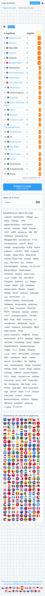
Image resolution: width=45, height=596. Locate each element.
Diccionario (6, 581)
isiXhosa (35, 376)
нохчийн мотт (10, 323)
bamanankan (19, 217)
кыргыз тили (29, 273)
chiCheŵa (8, 342)
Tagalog (34, 399)
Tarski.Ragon (14, 77)
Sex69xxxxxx (15, 87)
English (22, 349)
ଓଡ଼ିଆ (6, 376)
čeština (37, 247)
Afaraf (20, 391)
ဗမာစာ (22, 368)
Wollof (30, 243)
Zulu (22, 262)
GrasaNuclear (15, 131)
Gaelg (27, 365)
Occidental (8, 273)
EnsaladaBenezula (12, 127)
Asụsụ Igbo (33, 380)
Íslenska (25, 311)
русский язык (24, 239)
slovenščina (27, 327)
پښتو (36, 217)
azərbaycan (15, 357)
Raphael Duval (15, 38)
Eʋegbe (7, 254)
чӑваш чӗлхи (18, 254)
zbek (12, 308)
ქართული (35, 353)
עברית (34, 239)
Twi (25, 361)
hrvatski (7, 247)
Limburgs (24, 266)
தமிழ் (6, 262)
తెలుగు (24, 357)
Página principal (9, 7)
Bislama (22, 289)
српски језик (14, 296)
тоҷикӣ (7, 327)
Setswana (16, 327)
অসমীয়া (23, 220)
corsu (34, 384)
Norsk (20, 330)
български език (21, 236)
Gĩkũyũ (15, 285)
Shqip (29, 368)
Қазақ (29, 342)
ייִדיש (6, 308)
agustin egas (15, 154)
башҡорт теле (24, 376)
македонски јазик (27, 346)
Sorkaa (13, 159)
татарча (18, 395)
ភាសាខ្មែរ (7, 368)
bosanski (16, 228)
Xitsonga (14, 220)
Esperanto (34, 292)
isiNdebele (30, 285)
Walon (36, 327)
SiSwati (29, 217)
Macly (12, 109)
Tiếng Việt (31, 308)
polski (14, 368)
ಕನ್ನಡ (6, 391)
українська (32, 304)
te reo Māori (17, 361)
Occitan (35, 334)
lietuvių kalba (23, 353)
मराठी (24, 380)
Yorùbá (7, 285)
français (32, 228)
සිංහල (14, 349)
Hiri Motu (33, 315)
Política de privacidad (23, 584)
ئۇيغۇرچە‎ (7, 406)
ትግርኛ (27, 391)
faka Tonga (25, 384)
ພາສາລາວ (8, 251)
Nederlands (22, 323)
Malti (6, 319)
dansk (6, 220)
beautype (13, 114)
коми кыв (24, 292)
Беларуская (14, 384)
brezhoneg (27, 319)
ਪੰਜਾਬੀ (6, 232)
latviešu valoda (10, 289)
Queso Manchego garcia (14, 103)
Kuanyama (20, 308)
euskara (27, 258)
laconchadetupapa (16, 72)
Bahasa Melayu (10, 270)
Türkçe (13, 376)
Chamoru (28, 395)
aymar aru (29, 403)
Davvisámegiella (11, 266)
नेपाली (19, 319)
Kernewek (36, 365)
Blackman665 (15, 141)
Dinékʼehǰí (19, 281)
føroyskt (7, 228)
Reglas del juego (20, 581)
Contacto (37, 584)
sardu (14, 353)
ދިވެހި (23, 296)
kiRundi (13, 391)
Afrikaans (31, 349)
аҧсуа (32, 323)
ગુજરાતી (22, 243)
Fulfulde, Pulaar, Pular (13, 258)
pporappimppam (15, 62)
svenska (34, 311)
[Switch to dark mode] (43, 3)
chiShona (25, 399)
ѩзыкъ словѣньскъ (12, 334)
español (37, 368)
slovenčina (22, 232)
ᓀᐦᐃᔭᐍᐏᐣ (18, 251)
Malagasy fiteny (10, 239)
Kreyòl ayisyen (25, 270)
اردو (26, 281)
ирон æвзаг (29, 277)
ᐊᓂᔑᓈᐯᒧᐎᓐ (35, 266)
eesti (6, 365)
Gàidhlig (32, 361)
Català (14, 277)
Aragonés (26, 334)
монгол (7, 361)
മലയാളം (29, 338)
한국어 (20, 338)
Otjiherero (8, 403)
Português (8, 281)
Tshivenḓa (15, 311)
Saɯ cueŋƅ (9, 380)
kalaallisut (18, 403)
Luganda (7, 217)
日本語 (29, 247)
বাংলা (35, 319)
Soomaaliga (19, 342)
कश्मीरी (13, 232)
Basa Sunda (31, 254)
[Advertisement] (22, 16)
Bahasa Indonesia (11, 399)
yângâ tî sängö (19, 247)
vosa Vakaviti (27, 224)
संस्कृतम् (36, 258)
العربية (6, 277)
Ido (5, 384)
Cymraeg (8, 372)
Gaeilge (7, 292)
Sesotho (18, 273)
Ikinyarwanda (20, 304)
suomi (18, 380)
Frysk (12, 319)
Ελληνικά (17, 406)
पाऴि (30, 232)
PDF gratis (32, 581)
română (32, 357)
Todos (11, 27)
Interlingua (8, 236)
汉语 (22, 285)
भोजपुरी (24, 228)
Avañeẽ (29, 262)
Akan (6, 357)
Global (22, 202)
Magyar (33, 281)
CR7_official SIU (15, 82)
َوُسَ (5, 296)
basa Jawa (8, 395)
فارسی (7, 353)
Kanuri (15, 292)
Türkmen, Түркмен (12, 300)
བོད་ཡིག (6, 311)
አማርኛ (6, 315)
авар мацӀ (16, 387)
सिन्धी (26, 251)
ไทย (20, 277)
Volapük (30, 289)
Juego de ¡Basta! (8, 3)
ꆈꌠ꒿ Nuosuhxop (10, 243)
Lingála (7, 349)
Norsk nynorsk (27, 300)
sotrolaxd (12, 53)
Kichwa (7, 387)
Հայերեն (35, 251)
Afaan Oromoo (10, 330)
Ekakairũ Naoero (11, 346)
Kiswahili (17, 372)
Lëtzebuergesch (16, 365)
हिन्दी (35, 232)
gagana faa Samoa (12, 224)
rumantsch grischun (19, 315)
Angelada (14, 97)
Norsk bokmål (9, 338)
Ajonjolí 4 (12, 43)
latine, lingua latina (30, 387)
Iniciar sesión (35, 3)
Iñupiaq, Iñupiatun (30, 372)
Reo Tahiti (14, 262)
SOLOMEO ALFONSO (11, 148)
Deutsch (35, 391)
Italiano (38, 338)
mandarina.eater (16, 119)
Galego (36, 342)
